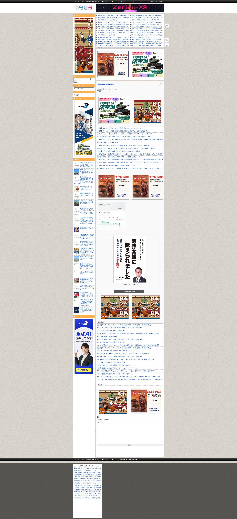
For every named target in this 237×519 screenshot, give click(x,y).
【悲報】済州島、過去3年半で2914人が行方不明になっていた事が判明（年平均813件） (87, 287)
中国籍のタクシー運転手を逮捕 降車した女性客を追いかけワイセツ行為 (86, 202)
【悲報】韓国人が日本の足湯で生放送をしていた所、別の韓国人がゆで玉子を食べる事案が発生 (86, 280)
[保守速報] (83, 8)
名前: (98, 417)
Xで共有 (99, 91)
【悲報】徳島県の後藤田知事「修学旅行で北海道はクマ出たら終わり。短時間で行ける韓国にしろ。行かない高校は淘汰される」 (86, 302)
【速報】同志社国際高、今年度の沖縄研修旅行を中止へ (86, 195)
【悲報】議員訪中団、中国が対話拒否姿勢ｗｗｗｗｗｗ (86, 229)
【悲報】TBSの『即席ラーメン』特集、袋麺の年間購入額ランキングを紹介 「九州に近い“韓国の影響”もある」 (87, 164)
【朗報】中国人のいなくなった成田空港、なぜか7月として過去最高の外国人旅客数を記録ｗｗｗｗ (87, 172)
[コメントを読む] (166, 44)
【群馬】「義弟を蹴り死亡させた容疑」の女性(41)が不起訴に (87, 258)
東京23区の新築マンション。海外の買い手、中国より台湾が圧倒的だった (86, 188)
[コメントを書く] (166, 39)
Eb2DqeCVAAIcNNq (106, 84)
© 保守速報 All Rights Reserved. (128, 459)
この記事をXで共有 (129, 291)
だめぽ (123, 1)
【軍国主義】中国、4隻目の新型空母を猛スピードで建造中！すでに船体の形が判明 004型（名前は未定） (87, 236)
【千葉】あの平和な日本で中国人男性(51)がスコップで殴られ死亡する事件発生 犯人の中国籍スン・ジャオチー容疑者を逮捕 (87, 251)
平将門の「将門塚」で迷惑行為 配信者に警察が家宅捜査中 (86, 273)
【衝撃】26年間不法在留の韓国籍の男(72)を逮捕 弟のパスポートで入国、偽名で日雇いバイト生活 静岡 (87, 266)
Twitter (106, 1)
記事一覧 (96, 1)
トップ (78, 1)
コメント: (99, 422)
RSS (115, 1)
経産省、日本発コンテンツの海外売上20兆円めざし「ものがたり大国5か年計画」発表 (86, 310)
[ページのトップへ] (166, 25)
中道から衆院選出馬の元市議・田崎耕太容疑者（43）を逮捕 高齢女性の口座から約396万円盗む (86, 243)
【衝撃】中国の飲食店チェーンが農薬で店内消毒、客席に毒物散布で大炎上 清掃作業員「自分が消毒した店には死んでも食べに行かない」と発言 (83, 180)
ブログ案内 (87, 1)
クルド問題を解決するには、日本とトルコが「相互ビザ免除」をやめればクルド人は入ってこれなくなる (86, 294)
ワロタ (132, 1)
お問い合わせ (160, 1)
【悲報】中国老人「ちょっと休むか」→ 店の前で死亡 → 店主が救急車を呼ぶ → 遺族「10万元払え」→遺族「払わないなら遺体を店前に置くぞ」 (84, 211)
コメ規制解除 (151, 1)
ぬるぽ (141, 1)
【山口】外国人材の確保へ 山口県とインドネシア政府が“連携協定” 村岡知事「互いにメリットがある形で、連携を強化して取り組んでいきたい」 (84, 221)
